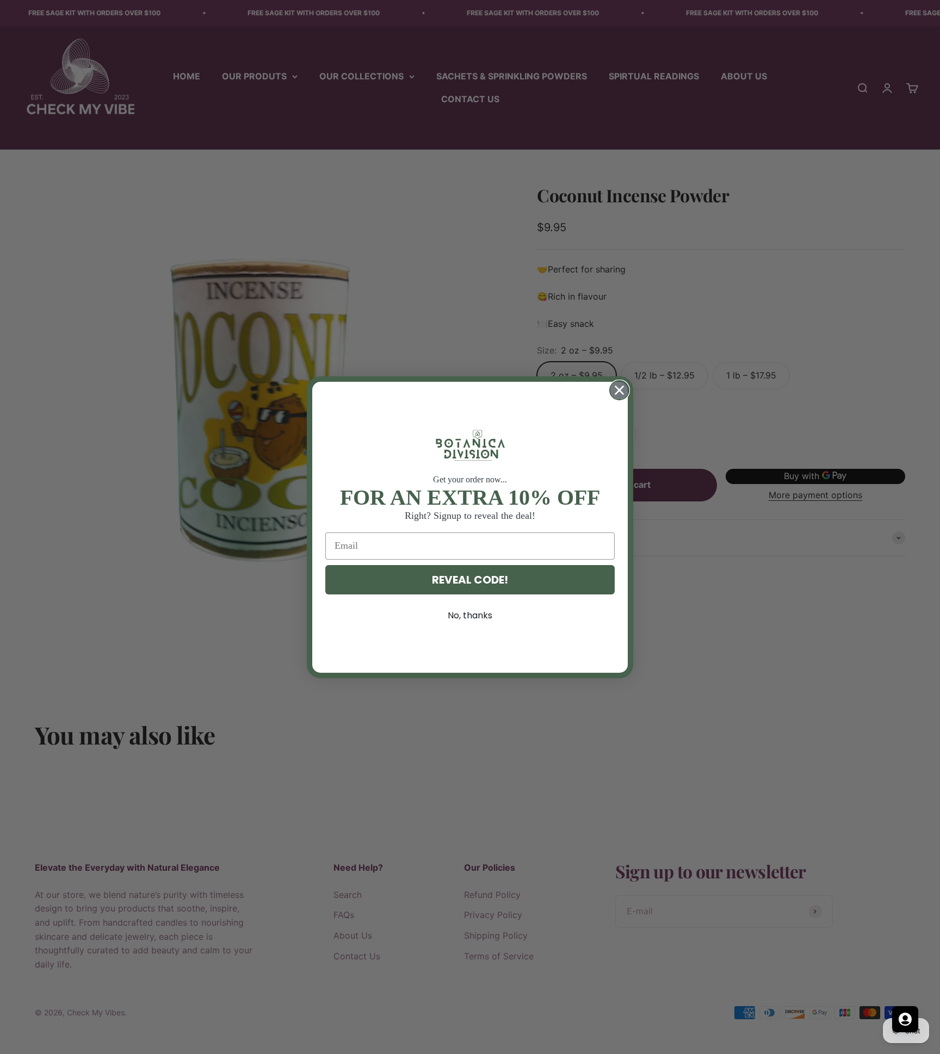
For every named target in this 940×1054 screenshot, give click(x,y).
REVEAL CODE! (470, 579)
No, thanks (470, 615)
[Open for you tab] (905, 1019)
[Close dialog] (619, 390)
